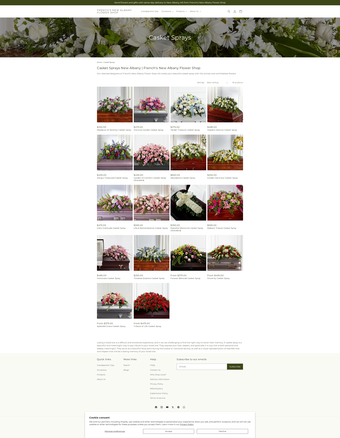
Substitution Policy (159, 393)
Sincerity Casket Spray (218, 278)
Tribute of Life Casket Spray (147, 326)
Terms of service (157, 398)
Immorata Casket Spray (108, 278)
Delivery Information (159, 379)
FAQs (152, 365)
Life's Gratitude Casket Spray (111, 228)
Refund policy (156, 388)
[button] (167, 11)
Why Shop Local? (158, 374)
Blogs (126, 370)
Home (99, 62)
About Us (101, 379)
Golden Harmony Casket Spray (222, 178)
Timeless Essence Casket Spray (149, 278)
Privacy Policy (187, 424)
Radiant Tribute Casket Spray (221, 228)
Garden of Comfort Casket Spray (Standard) (150, 179)
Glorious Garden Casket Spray (149, 130)
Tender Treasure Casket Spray (185, 130)
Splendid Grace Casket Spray (111, 326)
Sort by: (200, 82)
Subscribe (235, 366)
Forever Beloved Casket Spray (186, 278)
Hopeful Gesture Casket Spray (222, 130)
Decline (222, 431)
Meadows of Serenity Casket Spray (114, 130)
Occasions (102, 370)
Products (101, 374)
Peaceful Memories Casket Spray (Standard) (187, 229)
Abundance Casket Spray (183, 178)
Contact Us (155, 370)
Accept (168, 431)
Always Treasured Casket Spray (112, 178)
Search (127, 365)
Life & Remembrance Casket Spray (151, 228)
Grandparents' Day (105, 365)
